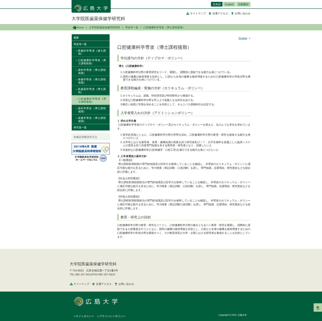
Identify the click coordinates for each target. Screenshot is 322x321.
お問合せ (242, 13)
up (318, 308)
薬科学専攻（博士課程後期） (92, 110)
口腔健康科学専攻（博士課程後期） (92, 100)
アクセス (220, 13)
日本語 (217, 4)
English (229, 4)
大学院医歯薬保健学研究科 (98, 18)
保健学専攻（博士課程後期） (92, 119)
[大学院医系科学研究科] (91, 152)
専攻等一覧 (131, 27)
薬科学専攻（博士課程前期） (92, 71)
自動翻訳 (243, 4)
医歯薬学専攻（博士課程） (92, 91)
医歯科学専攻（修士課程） (92, 52)
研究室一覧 (80, 127)
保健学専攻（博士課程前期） (92, 81)
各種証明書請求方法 (85, 136)
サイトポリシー (85, 316)
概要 (76, 37)
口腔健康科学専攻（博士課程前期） (92, 62)
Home (80, 27)
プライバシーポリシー (112, 316)
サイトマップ (198, 13)
